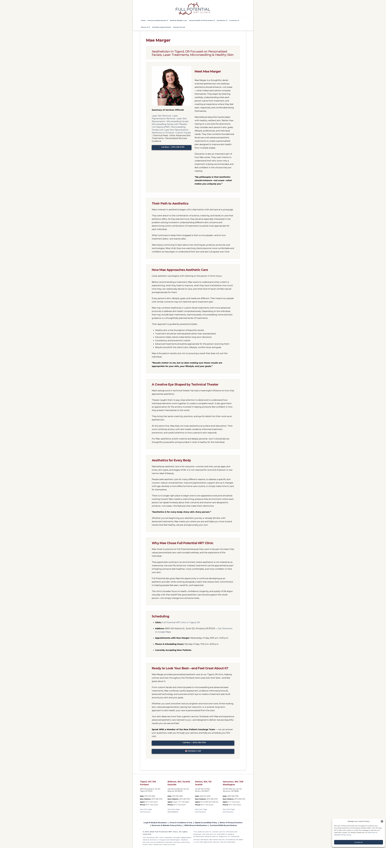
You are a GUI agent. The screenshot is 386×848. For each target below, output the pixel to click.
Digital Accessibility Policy (206, 823)
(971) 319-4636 (149, 796)
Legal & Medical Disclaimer (155, 823)
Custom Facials (183, 132)
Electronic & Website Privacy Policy (167, 825)
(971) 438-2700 (156, 799)
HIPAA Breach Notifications (195, 825)
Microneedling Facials (177, 121)
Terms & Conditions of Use (180, 823)
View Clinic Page (146, 809)
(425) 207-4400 (205, 796)
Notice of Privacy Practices (231, 823)
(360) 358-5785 (233, 796)
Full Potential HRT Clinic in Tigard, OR (181, 622)
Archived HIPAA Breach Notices (223, 825)
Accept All (359, 842)
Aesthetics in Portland (163, 132)
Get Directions (145, 812)
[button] (382, 821)
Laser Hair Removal (161, 116)
